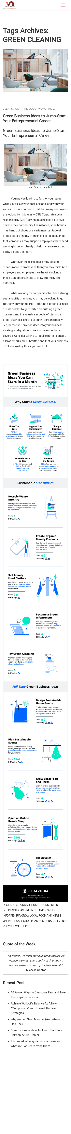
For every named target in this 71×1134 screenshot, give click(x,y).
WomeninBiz (46, 108)
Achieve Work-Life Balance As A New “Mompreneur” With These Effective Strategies (34, 1008)
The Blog (30, 108)
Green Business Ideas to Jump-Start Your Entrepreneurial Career (34, 118)
